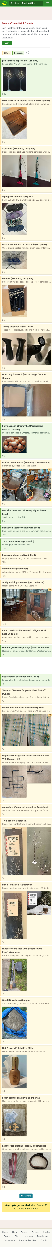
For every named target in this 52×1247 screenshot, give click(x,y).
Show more (26, 1196)
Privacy (35, 1232)
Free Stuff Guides (27, 1240)
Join (7, 43)
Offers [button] (7, 53)
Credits (44, 1240)
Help (14, 1232)
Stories (46, 1232)
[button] (47, 3)
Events (7, 1236)
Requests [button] (18, 53)
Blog (17, 1236)
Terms (24, 1232)
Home (5, 1232)
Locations (28, 1236)
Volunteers (10, 1240)
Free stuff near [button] (17, 23)
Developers (42, 1236)
